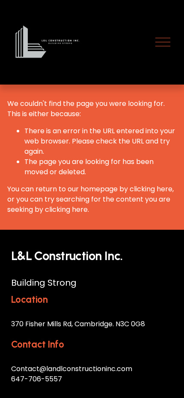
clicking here (151, 189)
